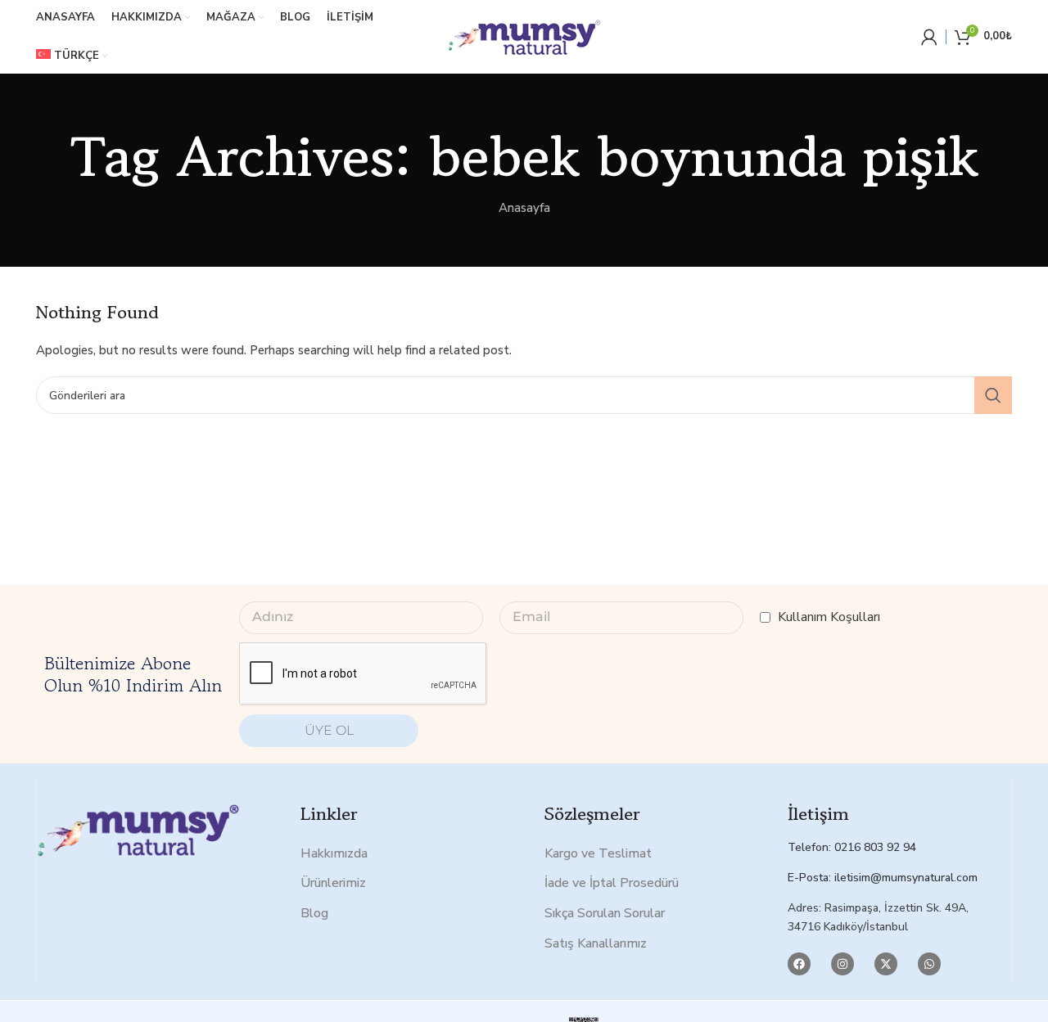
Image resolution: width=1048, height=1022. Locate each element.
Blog (314, 913)
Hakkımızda (334, 853)
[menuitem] (71, 56)
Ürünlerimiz (333, 883)
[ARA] (993, 395)
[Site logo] (524, 36)
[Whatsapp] (929, 963)
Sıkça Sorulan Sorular (604, 913)
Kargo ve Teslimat (598, 853)
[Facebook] (799, 963)
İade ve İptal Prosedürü (611, 883)
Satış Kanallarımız (595, 943)
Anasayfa (524, 208)
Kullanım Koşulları (829, 617)
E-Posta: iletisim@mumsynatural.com (883, 877)
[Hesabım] (929, 36)
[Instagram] (842, 963)
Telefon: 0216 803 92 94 (852, 847)
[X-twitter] (885, 963)
